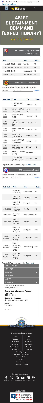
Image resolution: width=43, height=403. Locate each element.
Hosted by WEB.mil (20, 391)
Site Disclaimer (15, 349)
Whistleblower (28, 344)
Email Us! (8, 310)
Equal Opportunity (21, 352)
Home (15, 336)
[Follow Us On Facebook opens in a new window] (6, 378)
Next (29, 165)
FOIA (28, 336)
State (36, 60)
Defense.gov (28, 349)
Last (34, 165)
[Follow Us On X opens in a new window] (11, 378)
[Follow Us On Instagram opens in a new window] (17, 378)
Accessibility (15, 341)
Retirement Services (21, 357)
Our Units (8, 272)
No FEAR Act (28, 341)
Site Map (15, 339)
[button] (10, 4)
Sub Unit (6, 99)
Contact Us (15, 344)
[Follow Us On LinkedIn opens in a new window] (28, 378)
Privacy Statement (15, 346)
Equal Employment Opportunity (21, 354)
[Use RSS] (33, 378)
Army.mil (28, 346)
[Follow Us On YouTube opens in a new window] (22, 378)
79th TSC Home (11, 266)
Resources (9, 276)
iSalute (28, 339)
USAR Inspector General (21, 364)
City (25, 60)
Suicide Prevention (21, 362)
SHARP (8, 279)
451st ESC (9, 269)
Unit (4, 60)
